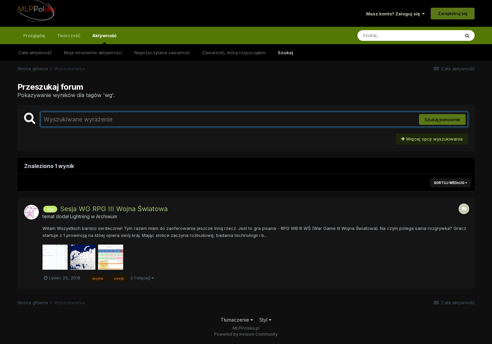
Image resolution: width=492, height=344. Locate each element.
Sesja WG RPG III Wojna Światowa (114, 209)
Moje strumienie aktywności (93, 52)
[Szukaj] (467, 35)
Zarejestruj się (453, 13)
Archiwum (106, 216)
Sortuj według (449, 183)
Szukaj (285, 52)
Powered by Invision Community (246, 334)
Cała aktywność (35, 52)
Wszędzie (441, 35)
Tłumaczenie (235, 320)
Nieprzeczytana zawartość (162, 52)
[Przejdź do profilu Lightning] (31, 212)
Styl (264, 320)
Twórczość (68, 35)
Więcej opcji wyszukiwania (434, 139)
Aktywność (104, 35)
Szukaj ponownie (442, 119)
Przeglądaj (34, 35)
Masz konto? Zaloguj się (394, 13)
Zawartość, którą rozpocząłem (234, 52)
